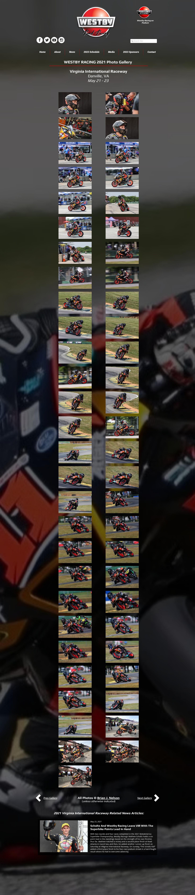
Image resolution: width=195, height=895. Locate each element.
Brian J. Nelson (108, 798)
